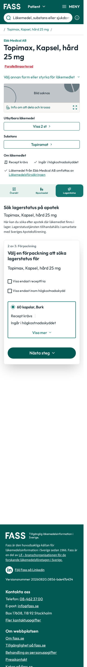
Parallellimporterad (19, 66)
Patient (34, 6)
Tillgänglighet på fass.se (26, 645)
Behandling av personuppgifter (31, 652)
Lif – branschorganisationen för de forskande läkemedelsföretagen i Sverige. (36, 557)
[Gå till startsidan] (12, 6)
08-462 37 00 (31, 599)
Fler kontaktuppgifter (23, 620)
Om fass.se (15, 638)
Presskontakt (16, 659)
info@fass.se (28, 606)
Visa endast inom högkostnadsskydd (39, 291)
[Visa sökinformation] (77, 17)
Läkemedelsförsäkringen (27, 175)
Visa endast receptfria (29, 281)
